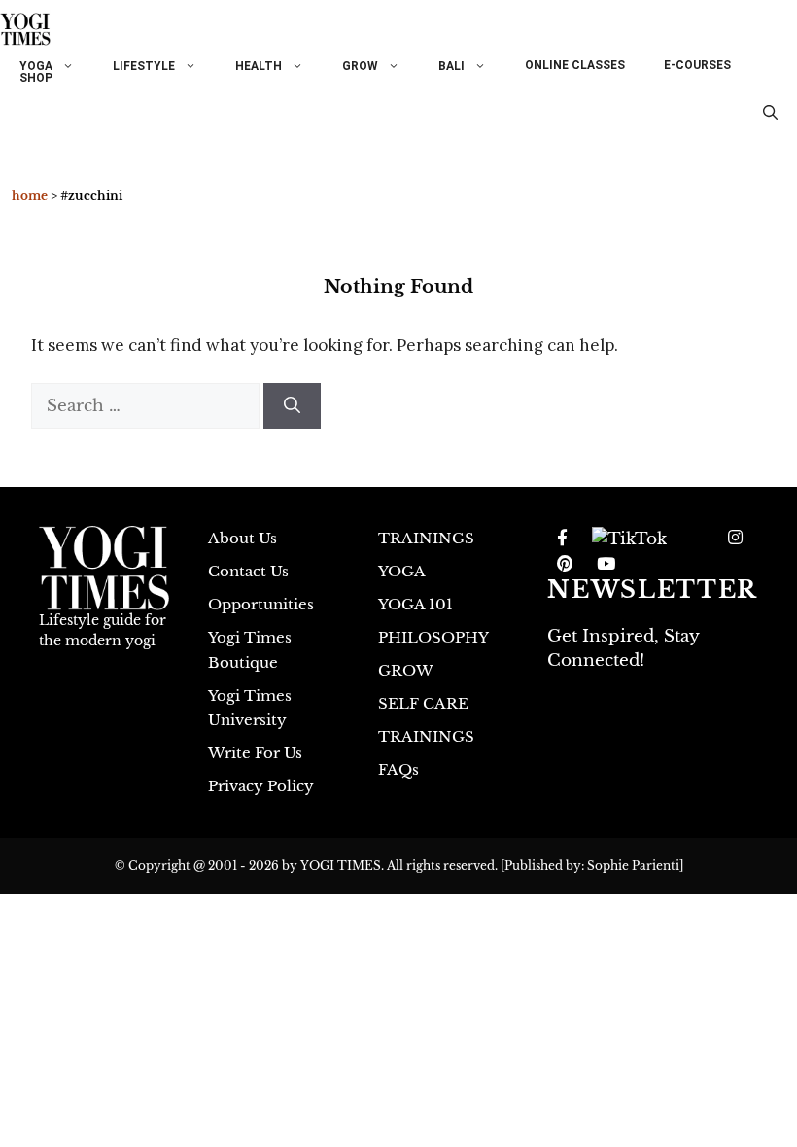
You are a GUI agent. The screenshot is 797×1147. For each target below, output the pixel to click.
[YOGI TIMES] (25, 29)
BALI (451, 65)
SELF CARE (423, 703)
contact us (248, 571)
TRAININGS (426, 538)
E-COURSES (697, 65)
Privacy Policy (261, 786)
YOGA (35, 65)
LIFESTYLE (144, 65)
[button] (770, 113)
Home (30, 196)
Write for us (255, 753)
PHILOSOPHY (433, 637)
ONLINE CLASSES (575, 65)
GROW (360, 65)
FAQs (398, 769)
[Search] (292, 406)
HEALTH (258, 65)
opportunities (261, 604)
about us (242, 538)
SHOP (35, 78)
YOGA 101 (415, 604)
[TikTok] (629, 538)
